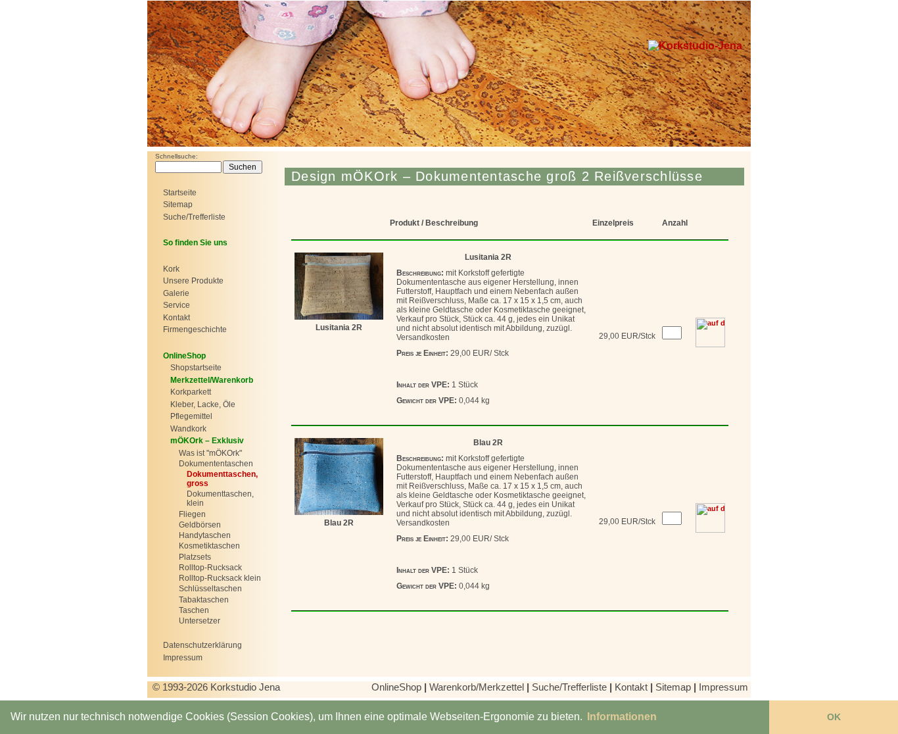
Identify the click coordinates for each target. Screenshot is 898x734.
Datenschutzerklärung (202, 645)
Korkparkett (190, 392)
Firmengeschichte (195, 329)
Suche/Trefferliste (194, 217)
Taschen (194, 610)
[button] (622, 717)
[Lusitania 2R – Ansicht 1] (339, 284)
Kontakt (176, 317)
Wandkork (188, 428)
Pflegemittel (191, 416)
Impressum (182, 657)
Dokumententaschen (216, 463)
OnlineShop (396, 687)
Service (176, 305)
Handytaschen (205, 535)
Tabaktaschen (204, 599)
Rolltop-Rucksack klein (220, 578)
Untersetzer (199, 620)
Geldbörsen (200, 524)
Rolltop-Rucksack (210, 567)
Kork (171, 269)
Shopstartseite (196, 367)
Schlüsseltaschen (210, 588)
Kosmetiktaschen (209, 545)
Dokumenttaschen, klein (220, 498)
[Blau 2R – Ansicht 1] (339, 475)
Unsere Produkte (193, 280)
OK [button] (834, 717)
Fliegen (192, 514)
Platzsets (195, 557)
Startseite (180, 192)
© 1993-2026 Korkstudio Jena (218, 687)
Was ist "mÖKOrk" (210, 453)
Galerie (176, 293)
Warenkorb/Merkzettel (477, 687)
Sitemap (178, 204)
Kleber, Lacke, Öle (202, 404)
